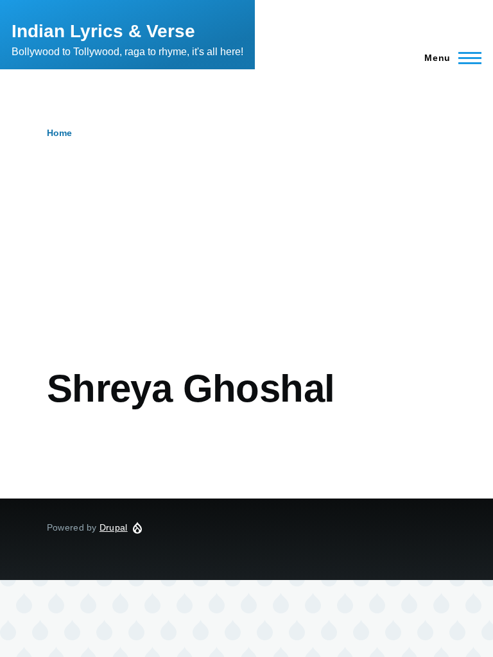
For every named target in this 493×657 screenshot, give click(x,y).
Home (59, 133)
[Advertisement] (246, 269)
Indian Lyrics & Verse (103, 31)
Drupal (113, 527)
